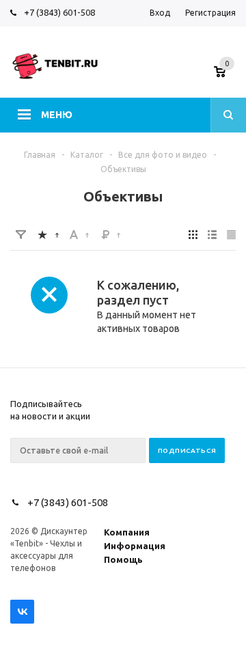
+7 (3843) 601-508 (59, 12)
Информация (134, 546)
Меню (56, 114)
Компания (127, 532)
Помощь (123, 559)
